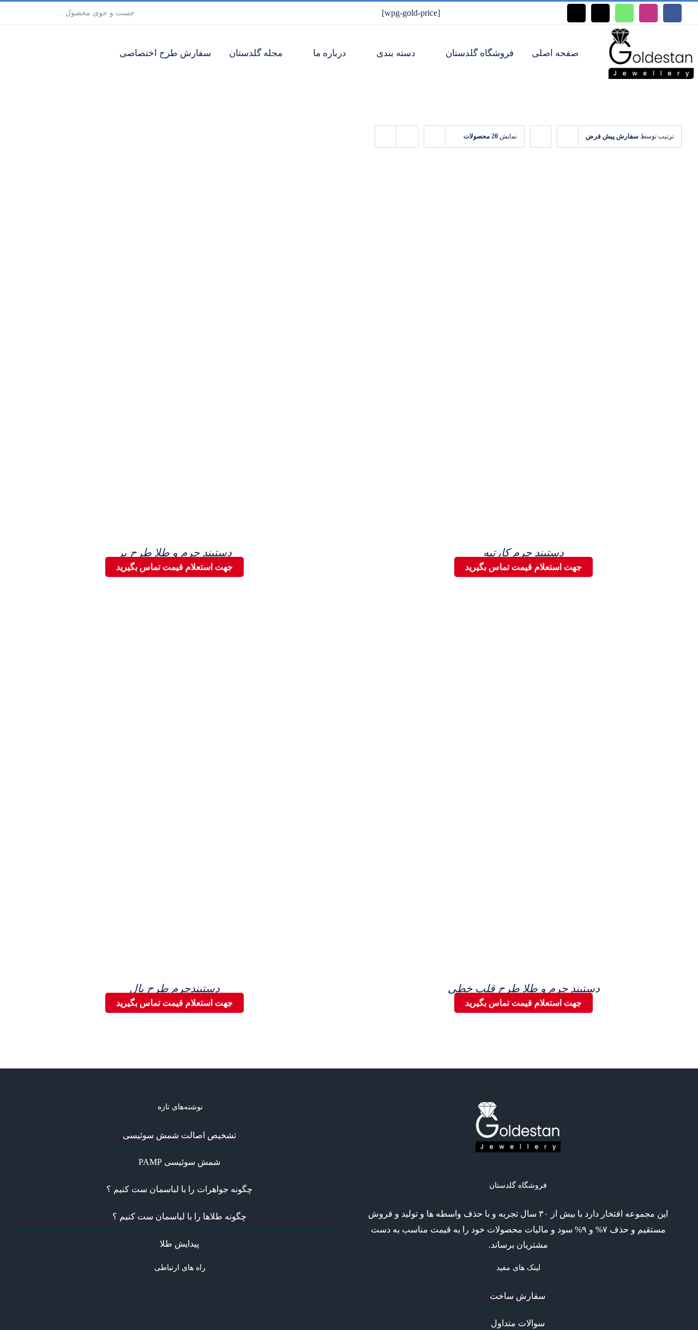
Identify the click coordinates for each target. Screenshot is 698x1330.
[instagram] (648, 13)
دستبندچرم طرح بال (174, 988)
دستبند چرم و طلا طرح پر (175, 552)
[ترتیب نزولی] (540, 136)
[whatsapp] (624, 13)
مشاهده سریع (545, 365)
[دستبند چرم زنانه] (545, 357)
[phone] (576, 13)
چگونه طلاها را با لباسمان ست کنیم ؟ (179, 1216)
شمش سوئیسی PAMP (179, 1162)
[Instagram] (194, 1296)
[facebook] (672, 13)
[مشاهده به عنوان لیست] (407, 136)
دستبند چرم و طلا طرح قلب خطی (524, 988)
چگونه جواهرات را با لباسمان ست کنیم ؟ (179, 1189)
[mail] (600, 13)
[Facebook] (209, 1296)
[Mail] (165, 1296)
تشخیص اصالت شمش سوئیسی (179, 1135)
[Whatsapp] (180, 1296)
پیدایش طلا (179, 1243)
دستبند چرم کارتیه (523, 552)
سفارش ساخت (517, 1296)
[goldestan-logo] (651, 32)
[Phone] (150, 1296)
